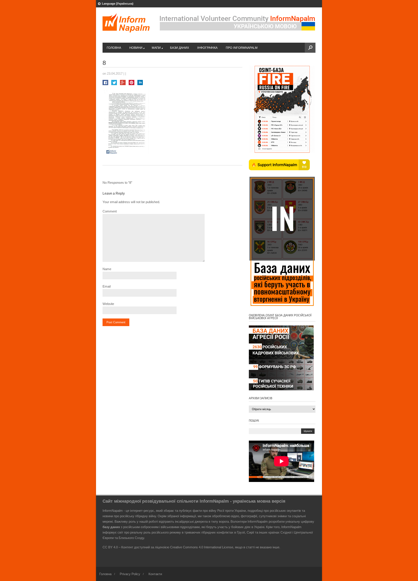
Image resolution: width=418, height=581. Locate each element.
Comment (110, 211)
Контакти (155, 574)
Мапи (156, 47)
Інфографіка (207, 47)
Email (107, 286)
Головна (114, 47)
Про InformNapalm (242, 47)
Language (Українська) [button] (117, 3)
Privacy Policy (130, 574)
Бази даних (179, 47)
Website (108, 304)
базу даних (111, 527)
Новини (135, 47)
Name (107, 269)
